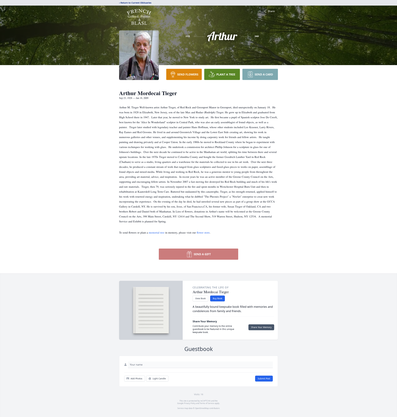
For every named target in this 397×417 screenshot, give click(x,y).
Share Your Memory (261, 327)
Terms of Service (207, 403)
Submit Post (264, 378)
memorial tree (156, 232)
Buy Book (217, 298)
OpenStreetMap (202, 408)
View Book (200, 298)
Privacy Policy (190, 403)
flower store (203, 232)
